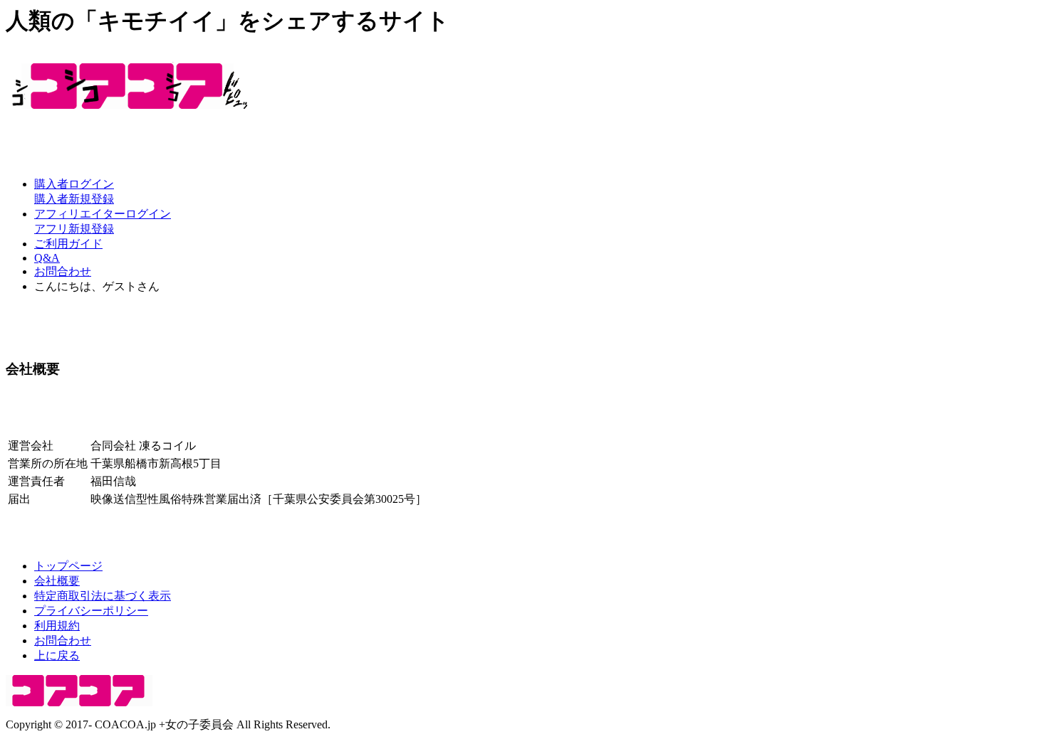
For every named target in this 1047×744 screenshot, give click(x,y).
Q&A (47, 258)
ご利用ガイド (68, 244)
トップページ (68, 566)
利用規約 (57, 626)
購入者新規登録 (74, 199)
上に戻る (57, 655)
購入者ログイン (74, 184)
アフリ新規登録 (74, 229)
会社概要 (57, 581)
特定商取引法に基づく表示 (102, 596)
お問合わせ (62, 271)
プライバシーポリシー (91, 611)
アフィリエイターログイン (102, 214)
